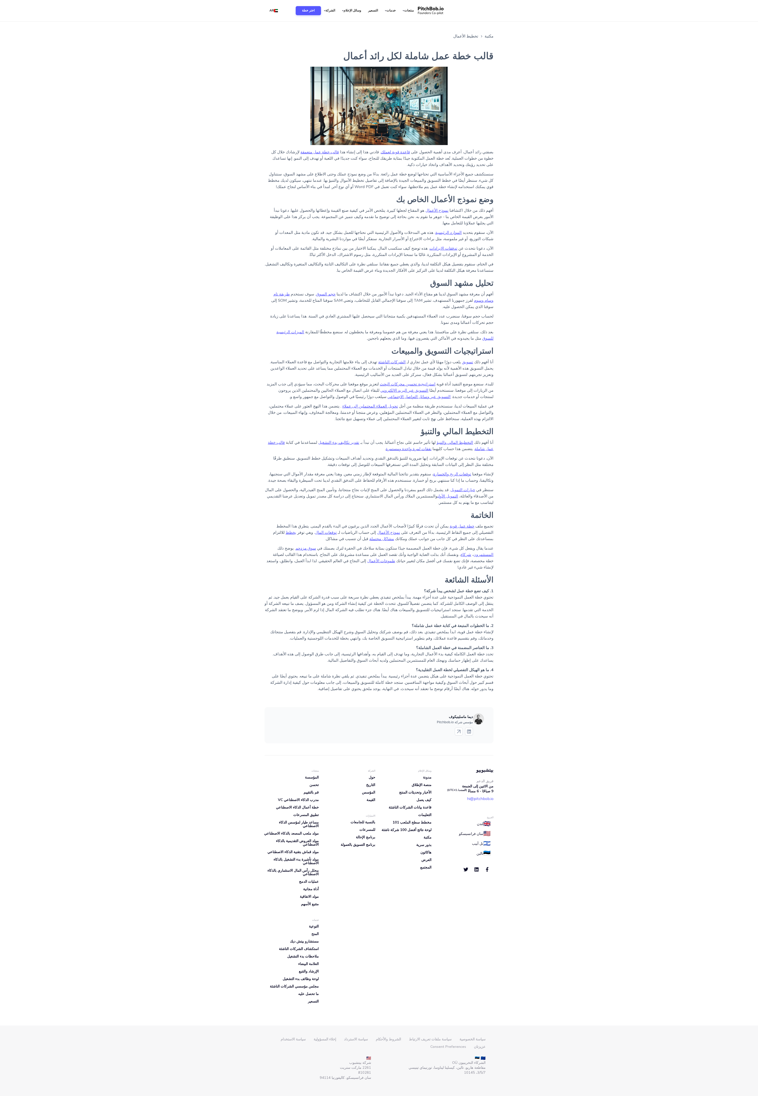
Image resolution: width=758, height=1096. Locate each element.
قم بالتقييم (311, 792)
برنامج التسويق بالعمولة (358, 844)
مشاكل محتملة (381, 538)
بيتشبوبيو (484, 770)
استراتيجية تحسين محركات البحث (407, 384)
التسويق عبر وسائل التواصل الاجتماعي (419, 396)
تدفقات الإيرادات (443, 248)
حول (372, 777)
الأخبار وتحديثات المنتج (415, 792)
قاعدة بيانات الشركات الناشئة (410, 807)
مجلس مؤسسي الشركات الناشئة (294, 986)
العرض (426, 860)
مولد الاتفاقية (309, 896)
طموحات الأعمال (381, 561)
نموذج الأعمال (436, 210)
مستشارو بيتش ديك (304, 941)
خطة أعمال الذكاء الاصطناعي (297, 807)
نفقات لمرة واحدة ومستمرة (409, 449)
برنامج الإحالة (365, 837)
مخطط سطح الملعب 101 (412, 822)
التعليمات (425, 815)
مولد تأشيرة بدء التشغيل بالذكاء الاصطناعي (296, 861)
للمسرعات (367, 829)
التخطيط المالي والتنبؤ (455, 442)
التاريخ (370, 785)
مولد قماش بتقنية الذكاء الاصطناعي (293, 852)
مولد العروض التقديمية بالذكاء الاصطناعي (297, 842)
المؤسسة (312, 777)
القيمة (371, 800)
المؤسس (368, 792)
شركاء (466, 554)
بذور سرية (424, 845)
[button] (409, 10)
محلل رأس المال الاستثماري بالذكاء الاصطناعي (293, 872)
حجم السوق (326, 294)
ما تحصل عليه (308, 994)
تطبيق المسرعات (306, 815)
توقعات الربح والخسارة (452, 474)
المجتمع (426, 867)
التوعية (314, 926)
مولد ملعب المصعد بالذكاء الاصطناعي (291, 833)
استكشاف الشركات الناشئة (299, 949)
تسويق (467, 362)
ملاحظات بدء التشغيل (303, 956)
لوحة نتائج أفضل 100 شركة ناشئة (407, 830)
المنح (315, 934)
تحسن (314, 785)
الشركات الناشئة (392, 362)
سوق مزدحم (306, 548)
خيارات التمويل (462, 490)
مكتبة (428, 837)
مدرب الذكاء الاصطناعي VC (298, 800)
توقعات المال (326, 532)
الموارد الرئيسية (448, 232)
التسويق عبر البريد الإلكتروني (404, 390)
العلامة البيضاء (308, 964)
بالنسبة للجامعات (363, 822)
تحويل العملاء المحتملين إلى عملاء (370, 406)
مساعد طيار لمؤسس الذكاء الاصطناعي (299, 824)
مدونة (427, 777)
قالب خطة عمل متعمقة (319, 152)
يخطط (291, 532)
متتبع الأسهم (310, 904)
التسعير (373, 10)
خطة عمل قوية (462, 526)
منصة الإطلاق (422, 785)
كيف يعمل (424, 800)
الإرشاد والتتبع (309, 971)
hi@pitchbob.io (480, 798)
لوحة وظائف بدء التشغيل (301, 979)
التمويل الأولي (447, 496)
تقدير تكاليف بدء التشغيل (338, 442)
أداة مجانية (311, 889)
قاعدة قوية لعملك (395, 152)
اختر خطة (308, 10)
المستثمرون (483, 554)
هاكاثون (426, 852)
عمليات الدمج (309, 881)
